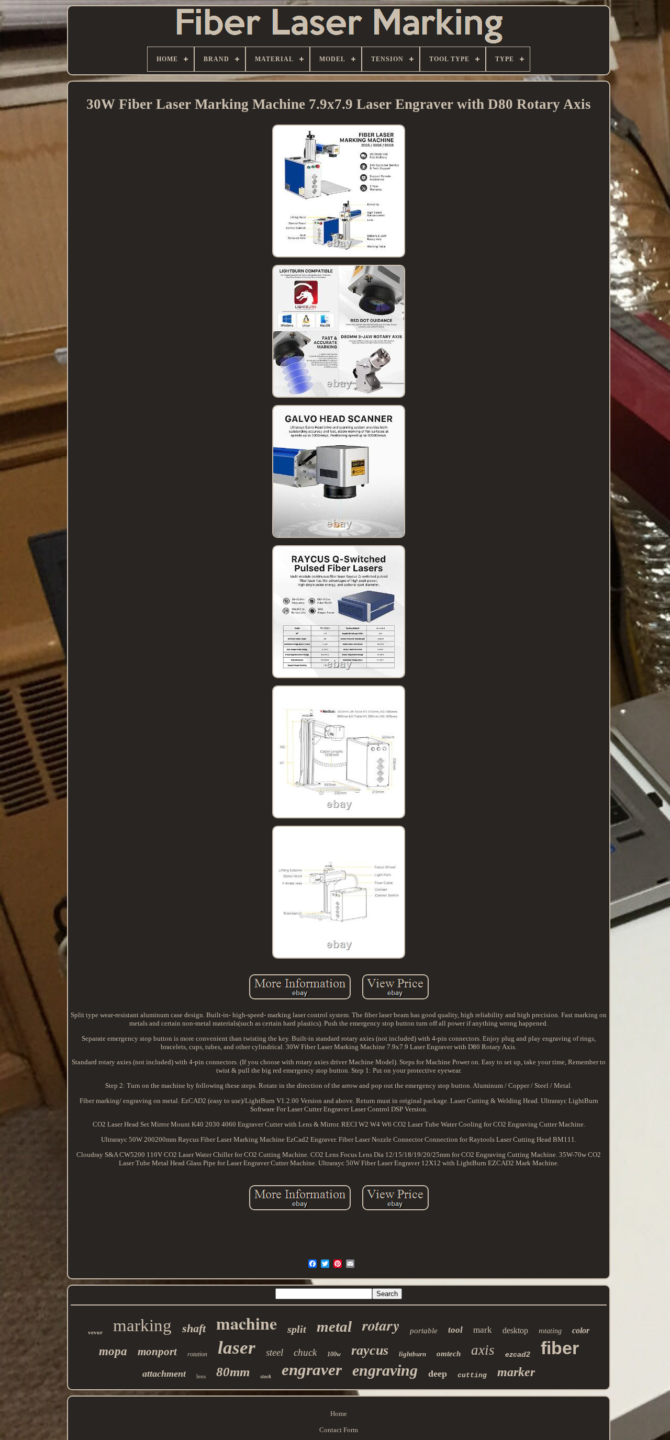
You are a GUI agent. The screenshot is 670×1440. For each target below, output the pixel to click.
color (580, 1330)
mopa (113, 1351)
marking (142, 1325)
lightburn (412, 1354)
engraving (385, 1370)
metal (334, 1326)
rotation (197, 1354)
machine (246, 1323)
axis (483, 1350)
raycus (369, 1350)
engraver (312, 1369)
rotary (380, 1325)
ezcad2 (517, 1354)
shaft (194, 1328)
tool (455, 1330)
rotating (550, 1331)
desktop (515, 1330)
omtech (449, 1353)
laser (236, 1347)
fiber (560, 1348)
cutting (472, 1375)
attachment (164, 1373)
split (296, 1329)
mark (482, 1330)
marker (516, 1372)
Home (338, 1414)
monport (157, 1351)
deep (437, 1373)
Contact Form (338, 1430)
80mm (233, 1372)
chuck (305, 1352)
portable (424, 1330)
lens (201, 1376)
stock (265, 1376)
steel (274, 1352)
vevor (95, 1332)
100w (334, 1354)
